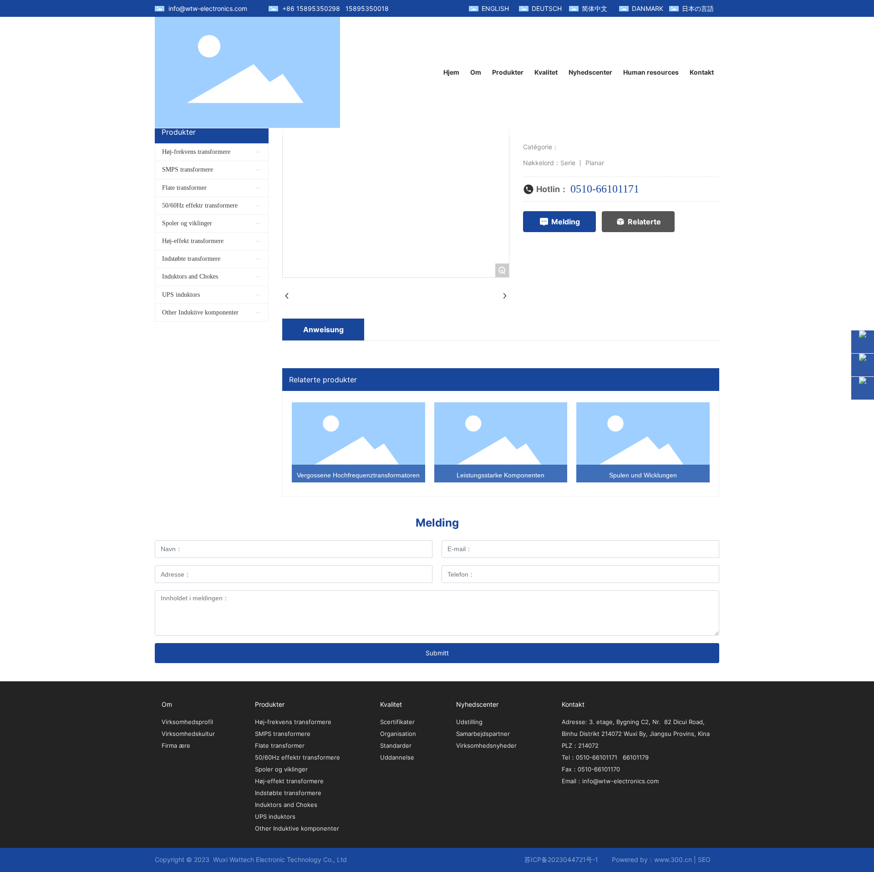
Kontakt (573, 704)
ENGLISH (495, 8)
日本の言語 (698, 8)
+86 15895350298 (311, 8)
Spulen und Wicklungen (643, 475)
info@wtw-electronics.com (207, 8)
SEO (704, 859)
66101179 (636, 757)
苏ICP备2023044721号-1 (561, 859)
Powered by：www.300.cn (652, 859)
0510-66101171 (604, 189)
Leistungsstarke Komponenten (500, 475)
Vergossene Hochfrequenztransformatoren (358, 475)
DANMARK (647, 8)
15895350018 (367, 8)
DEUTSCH (547, 8)
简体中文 (594, 8)
